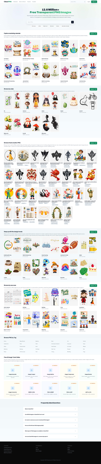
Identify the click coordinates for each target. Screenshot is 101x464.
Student (77, 204)
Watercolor (6, 133)
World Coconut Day (46, 81)
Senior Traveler (55, 204)
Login (37, 447)
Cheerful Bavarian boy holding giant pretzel (7, 220)
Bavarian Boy (7, 223)
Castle (84, 341)
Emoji (84, 343)
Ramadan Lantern (88, 203)
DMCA (69, 449)
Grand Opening (45, 255)
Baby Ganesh (65, 203)
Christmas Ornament (55, 343)
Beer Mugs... (41, 223)
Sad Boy (66, 223)
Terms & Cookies (71, 451)
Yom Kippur (6, 58)
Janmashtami (25, 81)
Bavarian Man (31, 204)
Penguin (68, 349)
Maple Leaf (45, 26)
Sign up (94, 1)
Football (34, 1)
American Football (64, 255)
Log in (88, 1)
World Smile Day (45, 58)
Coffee (39, 26)
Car (68, 341)
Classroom (81, 329)
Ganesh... (17, 184)
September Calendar (65, 26)
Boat (52, 341)
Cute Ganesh (7, 184)
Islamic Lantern (88, 204)
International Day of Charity (28, 58)
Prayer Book (25, 222)
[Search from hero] (72, 22)
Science (57, 26)
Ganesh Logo (33, 165)
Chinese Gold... (88, 184)
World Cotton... (7, 165)
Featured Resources (8, 451)
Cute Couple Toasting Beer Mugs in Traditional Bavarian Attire (78, 183)
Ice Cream (69, 346)
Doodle (24, 133)
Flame (5, 346)
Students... (24, 203)
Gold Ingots (87, 185)
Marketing (44, 329)
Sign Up (37, 449)
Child (36, 343)
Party (61, 307)
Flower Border (22, 346)
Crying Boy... (67, 222)
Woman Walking (7, 166)
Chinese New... (28, 184)
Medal (84, 346)
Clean (8, 1)
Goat (37, 346)
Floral (24, 277)
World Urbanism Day (27, 255)
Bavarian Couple (76, 185)
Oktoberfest (82, 58)
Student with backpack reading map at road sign (78, 202)
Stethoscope (22, 351)
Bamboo (37, 341)
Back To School (7, 329)
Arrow (5, 341)
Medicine (5, 349)
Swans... (45, 203)
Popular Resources (7, 449)
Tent (36, 351)
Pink (84, 349)
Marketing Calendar (8, 452)
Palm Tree (53, 349)
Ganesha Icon (90, 166)
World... (53, 203)
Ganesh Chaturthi (64, 81)
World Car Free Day (64, 58)
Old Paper (37, 349)
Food (80, 277)
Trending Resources (8, 447)
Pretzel (6, 222)
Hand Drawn (53, 346)
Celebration (6, 343)
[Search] (84, 1)
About (69, 447)
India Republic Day (7, 255)
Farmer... (26, 165)
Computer (69, 343)
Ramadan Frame (54, 222)
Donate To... (17, 203)
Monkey (21, 349)
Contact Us (70, 452)
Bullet (80, 255)
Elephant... (65, 204)
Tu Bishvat (76, 165)
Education (62, 329)
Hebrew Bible (32, 222)
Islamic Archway (54, 223)
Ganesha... (41, 184)
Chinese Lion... (28, 185)
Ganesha (6, 185)
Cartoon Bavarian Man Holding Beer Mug (16, 220)
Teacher (29, 1)
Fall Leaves (34, 26)
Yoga (84, 351)
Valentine (41, 203)
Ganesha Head (33, 166)
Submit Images (39, 451)
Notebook (52, 26)
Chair (21, 343)
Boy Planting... (82, 165)
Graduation (81, 307)
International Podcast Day (9, 81)
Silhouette (44, 133)
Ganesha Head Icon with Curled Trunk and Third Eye (19, 183)
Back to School (22, 1)
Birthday (24, 307)
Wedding (43, 307)
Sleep (5, 351)
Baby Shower (22, 341)
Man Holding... (7, 204)
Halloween (15, 1)
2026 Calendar (7, 307)
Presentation (25, 329)
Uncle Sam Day (82, 81)
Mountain (62, 277)
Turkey (52, 351)
